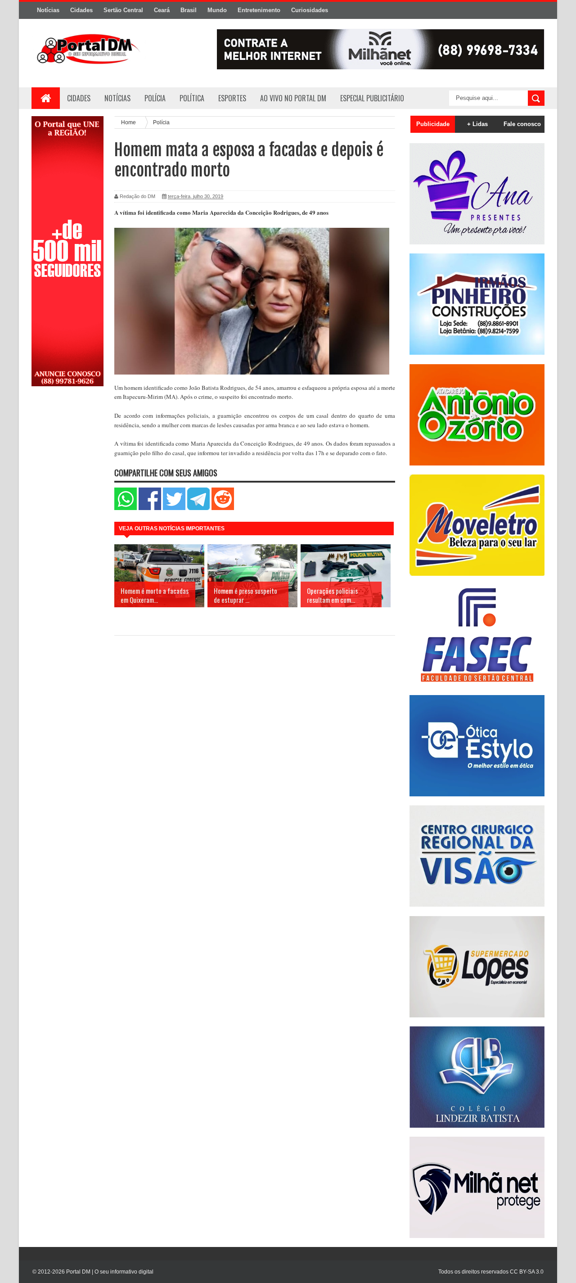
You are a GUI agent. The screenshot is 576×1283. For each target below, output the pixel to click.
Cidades (81, 10)
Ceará (162, 10)
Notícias (48, 10)
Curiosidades (309, 10)
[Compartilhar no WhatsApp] (125, 508)
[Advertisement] (68, 537)
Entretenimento (259, 10)
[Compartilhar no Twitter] (174, 508)
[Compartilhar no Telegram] (198, 508)
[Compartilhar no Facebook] (150, 508)
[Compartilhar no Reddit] (223, 508)
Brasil (188, 10)
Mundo (217, 10)
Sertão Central (123, 10)
